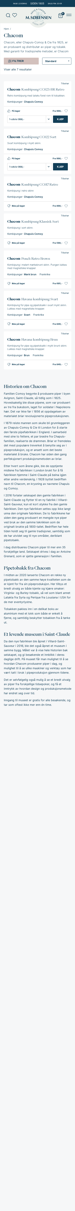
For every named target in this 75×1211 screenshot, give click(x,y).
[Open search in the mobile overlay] (6, 15)
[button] (66, 111)
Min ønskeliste (15, 15)
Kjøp (60, 119)
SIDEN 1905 (37, 3)
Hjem (6, 29)
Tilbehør (65, 83)
